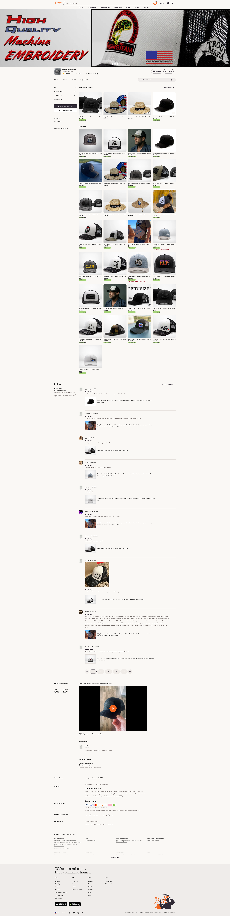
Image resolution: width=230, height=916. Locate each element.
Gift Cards (146, 7)
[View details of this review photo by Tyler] (97, 574)
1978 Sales (57, 118)
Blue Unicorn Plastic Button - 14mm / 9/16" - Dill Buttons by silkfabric (129, 841)
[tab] (65, 87)
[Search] (155, 3)
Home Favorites (105, 7)
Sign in (162, 3)
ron (86, 389)
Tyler (86, 560)
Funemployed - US (90, 840)
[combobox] (108, 3)
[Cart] (172, 3)
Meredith (87, 647)
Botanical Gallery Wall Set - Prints (156, 854)
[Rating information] (63, 73)
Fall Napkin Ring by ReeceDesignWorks (65, 840)
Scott (86, 487)
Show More (115, 857)
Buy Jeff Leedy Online (153, 840)
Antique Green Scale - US (61, 848)
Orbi (86, 611)
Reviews (64, 80)
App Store (61, 904)
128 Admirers (58, 121)
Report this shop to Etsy (61, 128)
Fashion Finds (118, 7)
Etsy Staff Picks (92, 7)
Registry (137, 7)
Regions (172, 912)
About (74, 80)
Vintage (128, 7)
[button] (156, 71)
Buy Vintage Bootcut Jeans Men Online (127, 854)
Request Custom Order (66, 106)
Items (56, 80)
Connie (87, 413)
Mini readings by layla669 (61, 854)
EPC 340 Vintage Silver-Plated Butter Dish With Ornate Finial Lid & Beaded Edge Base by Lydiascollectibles (67, 844)
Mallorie (87, 536)
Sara (86, 438)
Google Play (75, 904)
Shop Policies (84, 80)
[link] (87, 671)
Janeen (87, 511)
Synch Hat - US (89, 854)
